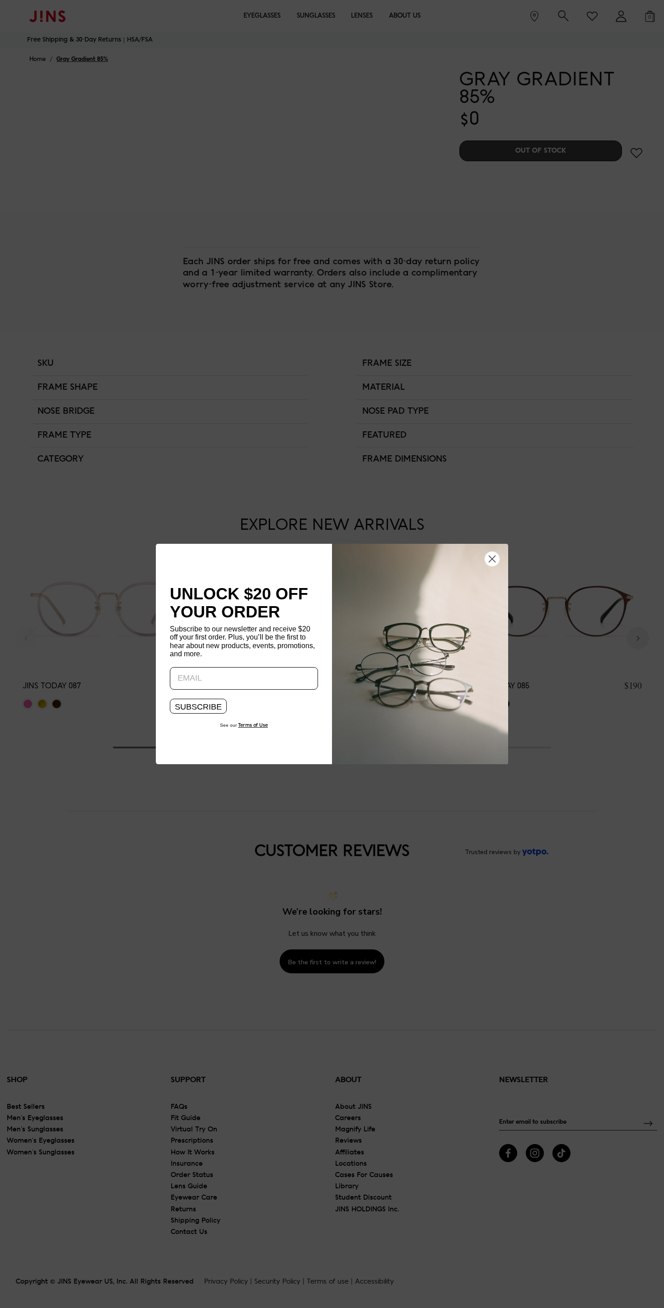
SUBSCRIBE (198, 706)
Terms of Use (253, 725)
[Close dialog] (492, 558)
